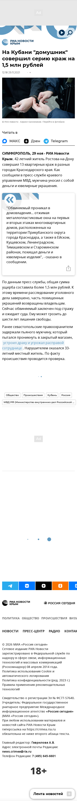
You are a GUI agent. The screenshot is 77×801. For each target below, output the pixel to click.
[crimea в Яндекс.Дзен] (44, 586)
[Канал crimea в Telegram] (10, 586)
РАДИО (54, 631)
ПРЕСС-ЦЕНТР (33, 631)
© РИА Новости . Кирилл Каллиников (21, 121)
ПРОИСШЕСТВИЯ (54, 618)
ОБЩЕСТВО (30, 618)
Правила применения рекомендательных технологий (33, 687)
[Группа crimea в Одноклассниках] (60, 586)
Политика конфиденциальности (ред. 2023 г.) (36, 680)
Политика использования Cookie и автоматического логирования (28, 674)
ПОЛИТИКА (11, 618)
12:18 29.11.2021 (11, 72)
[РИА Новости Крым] (17, 42)
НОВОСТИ (10, 631)
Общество (12, 395)
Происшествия (33, 395)
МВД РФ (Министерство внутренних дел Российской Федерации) (40, 402)
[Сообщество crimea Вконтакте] (27, 586)
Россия (65, 395)
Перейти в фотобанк (54, 121)
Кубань (52, 395)
